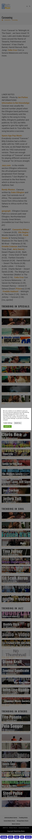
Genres (17, 837)
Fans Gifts (28, 837)
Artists (11, 837)
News (22, 837)
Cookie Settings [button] (7, 423)
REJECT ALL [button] (18, 423)
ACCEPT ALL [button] (7, 426)
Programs (3, 837)
